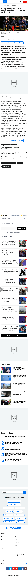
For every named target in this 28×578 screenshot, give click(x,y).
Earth (16, 539)
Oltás (20, 163)
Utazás (2, 545)
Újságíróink (3, 551)
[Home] (1, 5)
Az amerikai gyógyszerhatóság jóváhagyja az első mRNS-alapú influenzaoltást (11, 157)
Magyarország (19, 514)
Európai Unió (8, 514)
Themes (3, 533)
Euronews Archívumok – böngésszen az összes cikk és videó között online (20, 553)
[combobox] (14, 492)
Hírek (5, 5)
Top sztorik (5, 364)
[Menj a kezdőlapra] (5, 1)
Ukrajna (9, 511)
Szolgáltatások (4, 560)
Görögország (13, 5)
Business (3, 539)
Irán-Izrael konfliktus (14, 501)
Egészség (20, 521)
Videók (2, 548)
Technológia (18, 511)
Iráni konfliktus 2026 (14, 504)
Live (25, 1)
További (3, 563)
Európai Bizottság (9, 521)
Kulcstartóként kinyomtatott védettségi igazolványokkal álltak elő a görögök (10, 152)
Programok (17, 548)
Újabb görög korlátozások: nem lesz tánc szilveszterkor (10, 148)
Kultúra (16, 545)
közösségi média (8, 518)
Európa (2, 536)
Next (2, 542)
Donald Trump (20, 518)
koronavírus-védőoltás (8, 163)
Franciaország (20, 508)
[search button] (24, 492)
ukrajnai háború (8, 508)
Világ (8, 5)
